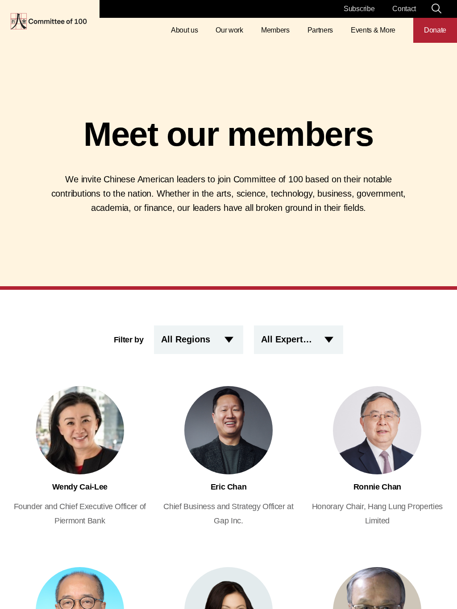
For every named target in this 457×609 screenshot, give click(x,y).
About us (184, 30)
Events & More (373, 30)
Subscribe (359, 8)
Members (275, 30)
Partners (320, 30)
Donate (435, 30)
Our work (229, 30)
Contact (404, 8)
